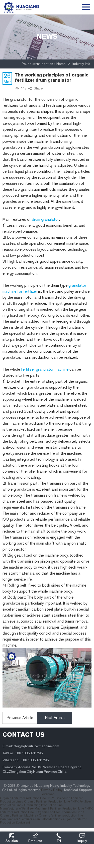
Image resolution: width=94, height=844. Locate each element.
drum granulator (45, 219)
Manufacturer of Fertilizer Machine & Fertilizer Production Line (42, 808)
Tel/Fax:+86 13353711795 (23, 753)
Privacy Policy (51, 790)
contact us (24, 734)
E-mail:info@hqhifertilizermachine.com (31, 746)
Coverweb (47, 794)
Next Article (54, 717)
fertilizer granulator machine (44, 369)
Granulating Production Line (43, 805)
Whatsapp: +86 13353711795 (26, 760)
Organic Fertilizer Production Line (59, 812)
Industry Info (81, 64)
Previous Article (20, 717)
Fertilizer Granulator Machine (40, 819)
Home (60, 64)
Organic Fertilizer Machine (18, 815)
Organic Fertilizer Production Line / (24, 798)
